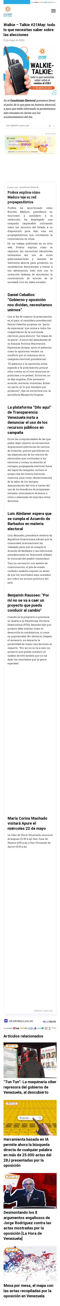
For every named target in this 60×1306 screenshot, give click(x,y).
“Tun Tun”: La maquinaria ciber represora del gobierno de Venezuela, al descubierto (30, 1087)
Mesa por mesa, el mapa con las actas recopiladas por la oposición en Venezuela (28, 1290)
